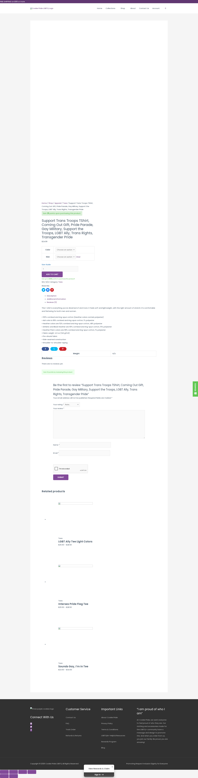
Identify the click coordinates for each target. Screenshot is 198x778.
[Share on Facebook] (45, 349)
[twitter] (31, 727)
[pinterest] (31, 724)
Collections (110, 8)
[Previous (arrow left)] (4, 776)
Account (156, 8)
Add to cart (52, 274)
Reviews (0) (52, 302)
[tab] (101, 295)
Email (56, 453)
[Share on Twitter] (54, 349)
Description (51, 296)
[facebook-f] (31, 730)
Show (195, 389)
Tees (65, 203)
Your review (58, 408)
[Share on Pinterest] (62, 349)
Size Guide (46, 264)
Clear (78, 257)
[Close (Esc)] (4, 772)
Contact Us (144, 8)
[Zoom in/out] (32, 772)
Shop (123, 8)
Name (56, 445)
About (133, 8)
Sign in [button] (98, 774)
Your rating (58, 404)
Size (48, 257)
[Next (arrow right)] (13, 776)
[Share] (13, 772)
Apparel (58, 203)
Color (47, 250)
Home (99, 8)
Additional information (56, 299)
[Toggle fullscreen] (22, 772)
